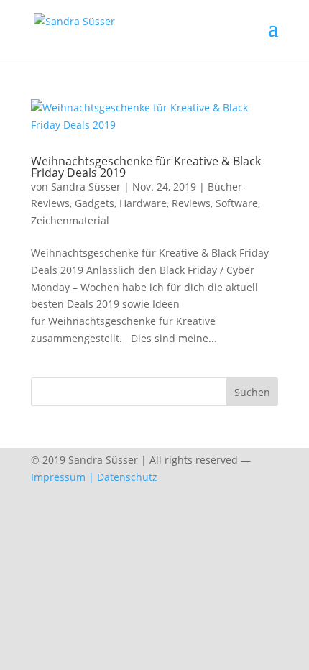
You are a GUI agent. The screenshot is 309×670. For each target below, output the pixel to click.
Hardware (143, 203)
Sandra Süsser (86, 186)
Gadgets (94, 203)
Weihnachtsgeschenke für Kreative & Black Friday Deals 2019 (146, 166)
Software (237, 203)
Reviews (191, 203)
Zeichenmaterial (70, 220)
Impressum (58, 477)
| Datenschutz (122, 477)
